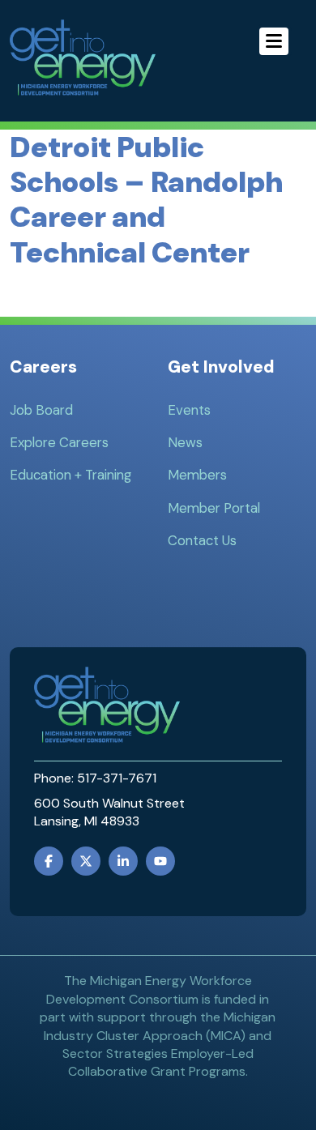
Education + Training (70, 475)
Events (189, 410)
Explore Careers (59, 442)
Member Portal (214, 508)
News (185, 442)
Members (197, 475)
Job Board (41, 410)
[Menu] (274, 41)
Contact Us (202, 540)
